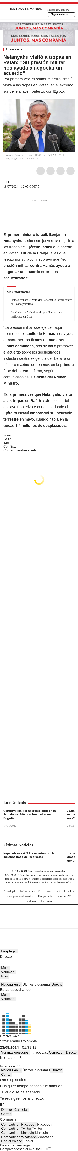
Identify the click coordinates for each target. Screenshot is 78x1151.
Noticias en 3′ (11, 984)
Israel (7, 435)
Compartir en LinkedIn (17, 1132)
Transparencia (45, 896)
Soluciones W (64, 896)
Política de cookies (65, 891)
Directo (57, 984)
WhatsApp (70, 171)
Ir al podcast (39, 1052)
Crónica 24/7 (9, 1036)
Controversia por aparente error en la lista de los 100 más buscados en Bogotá (29, 814)
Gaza (7, 439)
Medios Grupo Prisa (39, 923)
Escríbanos (46, 901)
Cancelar (21, 1109)
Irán (6, 443)
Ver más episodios (14, 1052)
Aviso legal (9, 891)
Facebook (40, 171)
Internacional (14, 49)
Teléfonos (31, 901)
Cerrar (6, 1074)
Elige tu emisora (59, 14)
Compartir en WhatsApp (19, 1137)
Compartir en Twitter (16, 1128)
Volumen (7, 972)
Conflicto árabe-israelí (19, 450)
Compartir (56, 1052)
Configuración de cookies (20, 896)
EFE (6, 182)
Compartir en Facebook (18, 1124)
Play (4, 976)
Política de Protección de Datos (35, 891)
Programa (34, 9)
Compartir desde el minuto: (24, 1149)
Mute (5, 968)
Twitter (50, 171)
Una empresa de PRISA (39, 914)
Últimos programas (36, 984)
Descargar (7, 1145)
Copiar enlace (11, 1141)
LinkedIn (60, 171)
